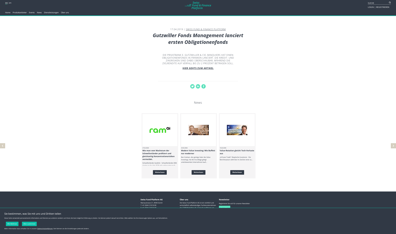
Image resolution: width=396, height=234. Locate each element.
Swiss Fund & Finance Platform (206, 29)
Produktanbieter (20, 12)
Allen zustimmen (29, 224)
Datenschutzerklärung (45, 229)
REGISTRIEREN (382, 7)
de (6, 3)
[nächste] (2, 145)
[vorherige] (393, 145)
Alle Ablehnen (12, 224)
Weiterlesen (160, 172)
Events (32, 12)
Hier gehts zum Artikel (198, 68)
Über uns (65, 12)
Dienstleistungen (51, 12)
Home (7, 12)
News (39, 12)
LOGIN (371, 7)
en (10, 3)
